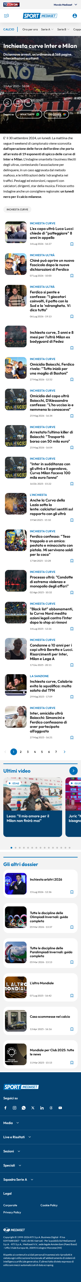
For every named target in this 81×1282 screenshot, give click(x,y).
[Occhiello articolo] (52, 327)
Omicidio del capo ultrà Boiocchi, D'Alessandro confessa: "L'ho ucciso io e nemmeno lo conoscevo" (52, 402)
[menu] (6, 16)
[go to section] (73, 771)
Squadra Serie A (15, 1179)
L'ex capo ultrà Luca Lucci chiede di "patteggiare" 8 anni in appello (51, 233)
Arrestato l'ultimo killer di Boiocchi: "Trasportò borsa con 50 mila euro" (51, 436)
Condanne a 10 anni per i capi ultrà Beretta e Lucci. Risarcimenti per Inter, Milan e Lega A (51, 652)
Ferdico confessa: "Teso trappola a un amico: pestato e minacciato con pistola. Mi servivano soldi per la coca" (51, 545)
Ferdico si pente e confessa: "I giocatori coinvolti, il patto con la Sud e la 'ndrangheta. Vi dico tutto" (50, 301)
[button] (40, 15)
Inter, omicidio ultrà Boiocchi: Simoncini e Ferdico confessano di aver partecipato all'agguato (48, 722)
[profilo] (75, 16)
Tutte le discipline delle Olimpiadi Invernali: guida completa (49, 917)
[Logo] (40, 15)
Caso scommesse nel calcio (50, 1016)
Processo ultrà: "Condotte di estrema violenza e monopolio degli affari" (51, 581)
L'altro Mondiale (42, 983)
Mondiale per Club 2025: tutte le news (52, 1052)
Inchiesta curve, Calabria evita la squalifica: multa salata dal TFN (51, 686)
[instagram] (14, 1108)
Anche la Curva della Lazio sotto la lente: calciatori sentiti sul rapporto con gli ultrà (51, 507)
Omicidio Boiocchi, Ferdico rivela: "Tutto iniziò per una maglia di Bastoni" (52, 369)
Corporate (10, 1205)
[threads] (51, 1108)
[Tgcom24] (11, 4)
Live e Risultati (14, 1137)
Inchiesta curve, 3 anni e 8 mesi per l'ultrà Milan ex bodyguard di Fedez (52, 337)
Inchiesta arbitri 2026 (46, 879)
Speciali (9, 1165)
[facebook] (5, 1108)
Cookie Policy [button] (49, 1205)
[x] (33, 1108)
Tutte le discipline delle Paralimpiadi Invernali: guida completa (51, 952)
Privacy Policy (12, 1212)
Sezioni (8, 1151)
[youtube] (60, 1108)
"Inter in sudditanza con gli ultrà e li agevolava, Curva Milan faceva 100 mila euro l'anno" (50, 471)
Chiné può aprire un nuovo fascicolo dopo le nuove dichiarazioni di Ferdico (52, 265)
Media (8, 1123)
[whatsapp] (24, 1108)
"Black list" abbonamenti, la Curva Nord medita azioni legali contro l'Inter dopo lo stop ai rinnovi (51, 616)
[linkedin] (42, 1108)
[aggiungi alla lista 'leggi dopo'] (17, 102)
